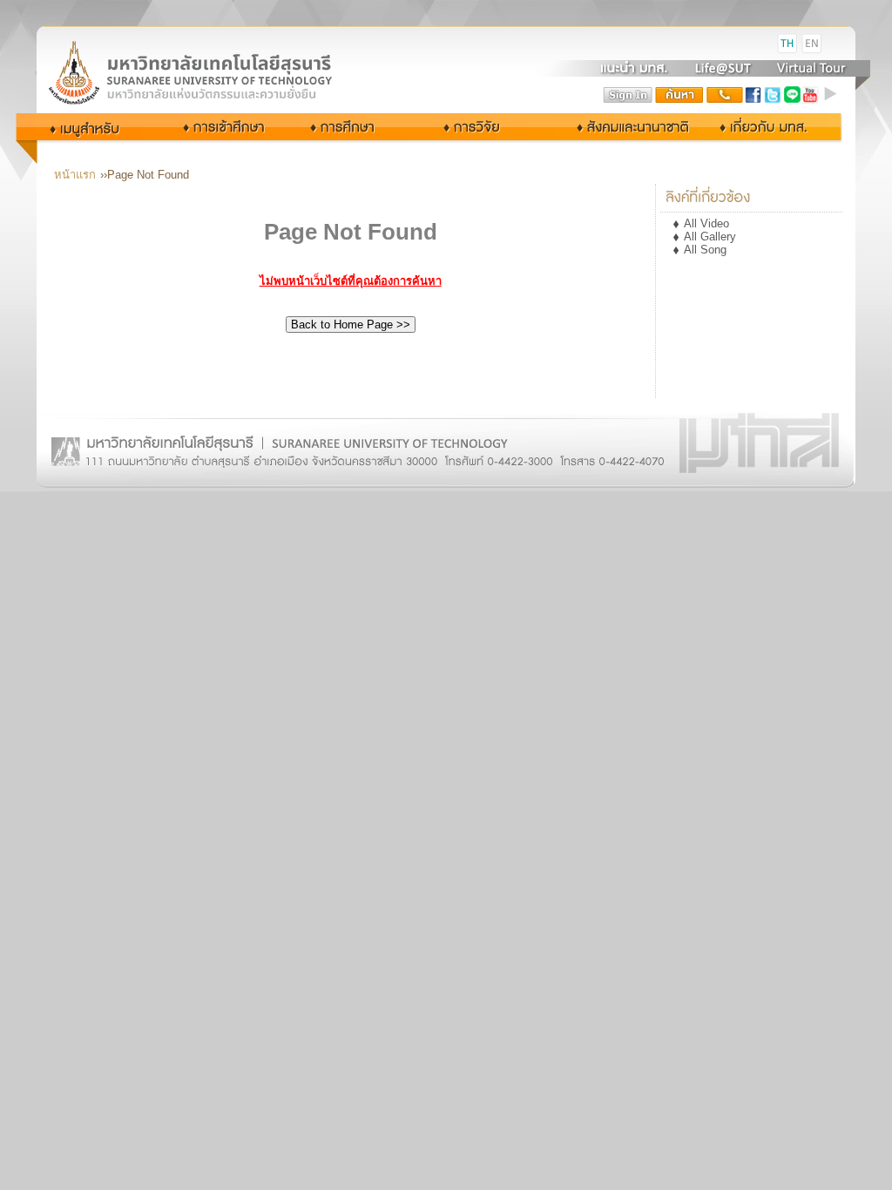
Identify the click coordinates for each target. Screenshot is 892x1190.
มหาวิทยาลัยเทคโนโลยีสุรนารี (211, 44)
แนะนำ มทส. (635, 68)
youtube (811, 95)
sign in (628, 95)
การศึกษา (357, 126)
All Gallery (710, 236)
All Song (705, 249)
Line (792, 95)
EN (811, 43)
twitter (772, 95)
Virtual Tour (809, 68)
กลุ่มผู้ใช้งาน (97, 126)
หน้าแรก (75, 174)
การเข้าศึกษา (225, 126)
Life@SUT (723, 68)
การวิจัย (476, 126)
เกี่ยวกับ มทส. (768, 126)
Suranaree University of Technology (211, 72)
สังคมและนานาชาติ (615, 126)
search (679, 95)
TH (787, 43)
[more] (832, 95)
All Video (706, 223)
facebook (753, 95)
